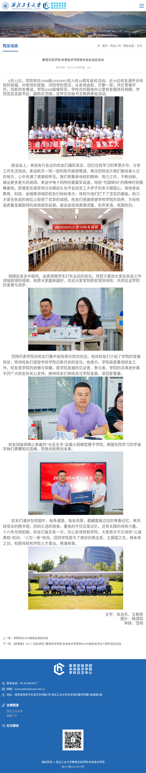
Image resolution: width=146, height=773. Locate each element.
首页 (105, 45)
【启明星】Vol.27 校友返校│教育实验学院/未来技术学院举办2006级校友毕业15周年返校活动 (67, 643)
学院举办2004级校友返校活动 (30, 638)
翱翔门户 (12, 715)
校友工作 (115, 45)
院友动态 (129, 45)
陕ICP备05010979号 (73, 766)
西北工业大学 (15, 711)
